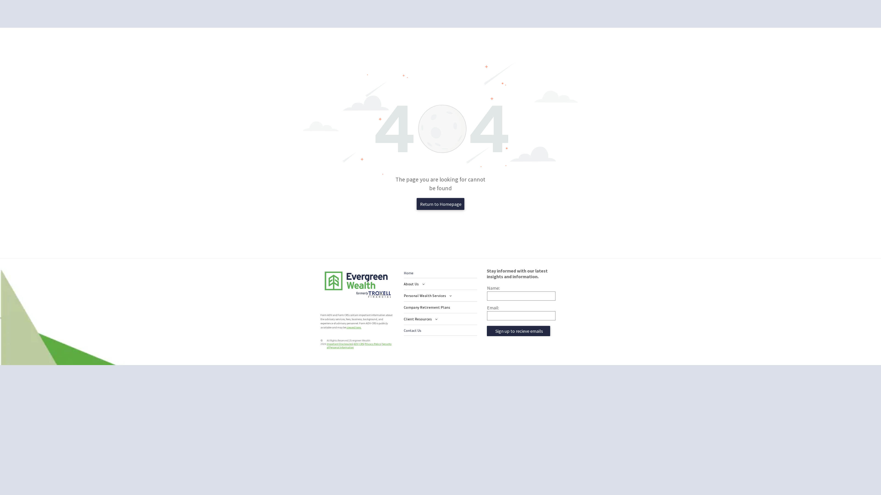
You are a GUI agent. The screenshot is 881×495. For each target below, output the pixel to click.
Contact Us (412, 330)
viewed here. (353, 327)
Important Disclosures (339, 344)
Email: (493, 308)
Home (408, 273)
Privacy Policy (373, 344)
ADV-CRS (359, 344)
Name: (493, 288)
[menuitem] (440, 284)
